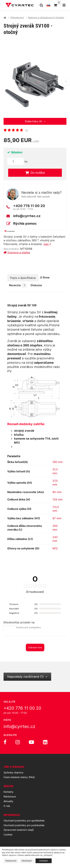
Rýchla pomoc (25, 223)
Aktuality (8, 801)
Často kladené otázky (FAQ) (19, 777)
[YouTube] (31, 742)
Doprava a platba (18, 252)
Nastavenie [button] (10, 860)
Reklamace (10, 796)
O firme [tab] (44, 277)
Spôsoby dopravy (13, 772)
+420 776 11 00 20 (29, 206)
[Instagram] (17, 742)
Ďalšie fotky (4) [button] (33, 121)
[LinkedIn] (45, 742)
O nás (7, 805)
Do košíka (38, 172)
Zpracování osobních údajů (19, 829)
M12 (55, 548)
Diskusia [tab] (36, 285)
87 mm (56, 518)
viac (46, 244)
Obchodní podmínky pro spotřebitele (24, 820)
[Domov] (20, 5)
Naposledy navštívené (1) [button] (25, 676)
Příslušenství (17, 17)
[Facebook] (5, 742)
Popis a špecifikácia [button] (23, 277)
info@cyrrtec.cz (26, 216)
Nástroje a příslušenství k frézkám (46, 17)
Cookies (8, 834)
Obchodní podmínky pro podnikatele (24, 825)
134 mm (57, 499)
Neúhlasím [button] (27, 860)
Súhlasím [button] (43, 860)
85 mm (57, 492)
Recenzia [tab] (17, 285)
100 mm (57, 462)
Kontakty (8, 791)
